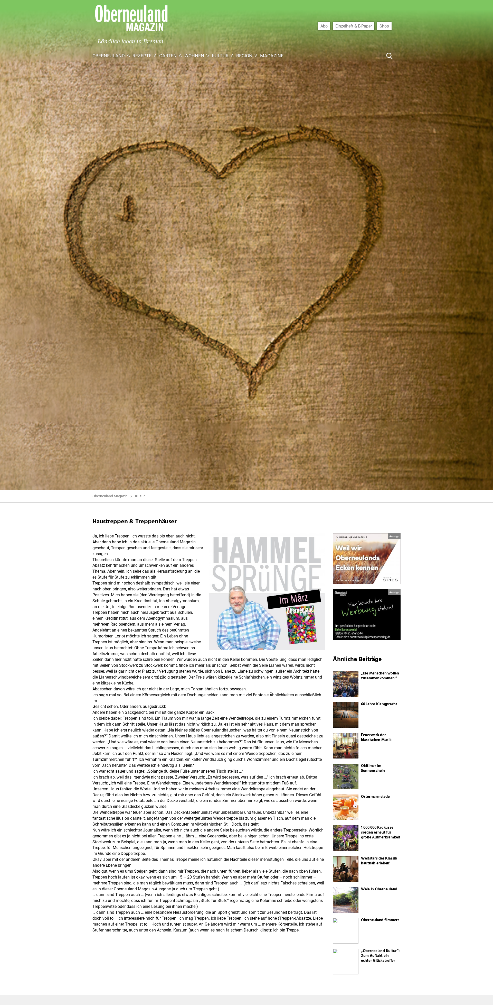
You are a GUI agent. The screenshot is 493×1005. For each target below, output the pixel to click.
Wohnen (194, 55)
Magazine (271, 55)
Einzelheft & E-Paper (353, 26)
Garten (168, 55)
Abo (324, 26)
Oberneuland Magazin (110, 496)
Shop (384, 26)
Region (244, 55)
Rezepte (141, 55)
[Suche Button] (389, 56)
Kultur (220, 55)
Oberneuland (108, 55)
